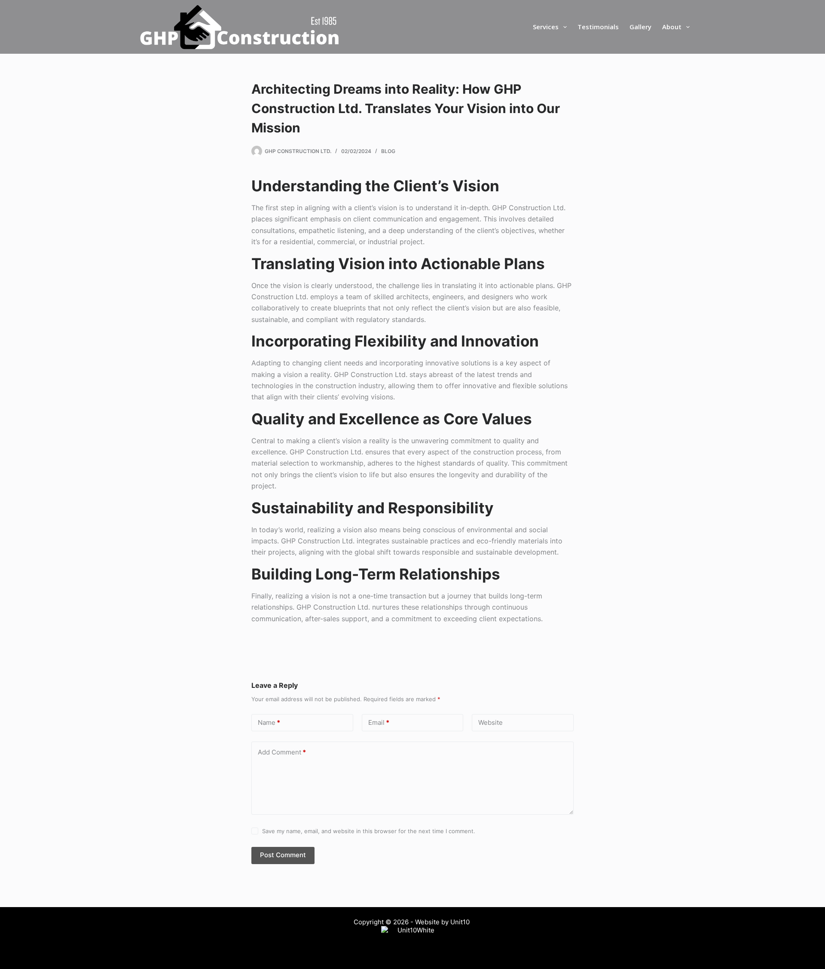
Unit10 (460, 922)
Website (490, 722)
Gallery (640, 26)
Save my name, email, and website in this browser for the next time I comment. (368, 831)
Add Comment (282, 752)
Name (269, 722)
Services (546, 26)
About (671, 26)
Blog (388, 151)
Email (378, 722)
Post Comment (283, 855)
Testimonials (598, 26)
